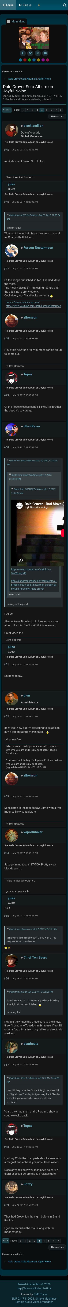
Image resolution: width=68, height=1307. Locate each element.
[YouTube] (45, 53)
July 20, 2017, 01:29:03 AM (25, 202)
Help (19, 1288)
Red (25, 59)
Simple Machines (45, 1298)
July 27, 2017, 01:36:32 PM (25, 664)
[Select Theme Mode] (39, 5)
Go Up (5, 1240)
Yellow (38, 59)
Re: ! (7, 908)
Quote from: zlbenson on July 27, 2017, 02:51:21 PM (33, 929)
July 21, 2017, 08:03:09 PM (25, 395)
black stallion (33, 126)
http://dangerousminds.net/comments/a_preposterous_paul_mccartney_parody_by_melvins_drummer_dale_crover (34, 585)
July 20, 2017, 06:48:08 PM (25, 338)
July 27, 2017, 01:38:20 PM (25, 716)
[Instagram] (38, 53)
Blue (34, 59)
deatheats (31, 1044)
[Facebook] (23, 53)
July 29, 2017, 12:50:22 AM (25, 1205)
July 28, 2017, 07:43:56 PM (25, 1147)
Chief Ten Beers (35, 957)
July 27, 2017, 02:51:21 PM (25, 796)
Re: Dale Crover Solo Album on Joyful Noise (29, 142)
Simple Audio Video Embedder (34, 1302)
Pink (47, 59)
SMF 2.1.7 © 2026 (23, 1298)
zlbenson (30, 317)
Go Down (7, 110)
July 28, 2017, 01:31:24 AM (25, 916)
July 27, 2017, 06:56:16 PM (25, 853)
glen (27, 695)
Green (29, 59)
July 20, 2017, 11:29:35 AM (25, 268)
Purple (43, 59)
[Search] (64, 5)
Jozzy (28, 1184)
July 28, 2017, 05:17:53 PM (25, 1064)
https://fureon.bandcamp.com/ (23, 302)
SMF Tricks (40, 1294)
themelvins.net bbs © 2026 (34, 1284)
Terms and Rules (32, 1288)
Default (20, 59)
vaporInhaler (33, 832)
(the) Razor (32, 426)
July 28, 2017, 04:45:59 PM (25, 978)
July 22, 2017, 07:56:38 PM (25, 447)
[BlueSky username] (30, 53)
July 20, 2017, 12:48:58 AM (25, 150)
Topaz (27, 374)
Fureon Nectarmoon (38, 248)
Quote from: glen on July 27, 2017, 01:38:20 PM (31, 992)
